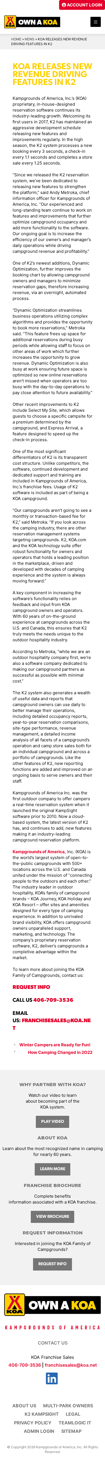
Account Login (84, 5)
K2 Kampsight (42, 1414)
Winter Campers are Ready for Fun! (54, 1044)
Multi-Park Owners (68, 1405)
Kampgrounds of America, (39, 851)
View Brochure (52, 1217)
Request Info (52, 1264)
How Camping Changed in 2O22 (60, 1052)
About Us (24, 1405)
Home (16, 39)
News (29, 39)
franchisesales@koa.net (71, 1365)
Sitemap (71, 1431)
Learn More (52, 1169)
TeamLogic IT (75, 1423)
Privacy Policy (33, 1423)
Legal (73, 1414)
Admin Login (39, 1431)
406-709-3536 (53, 1000)
